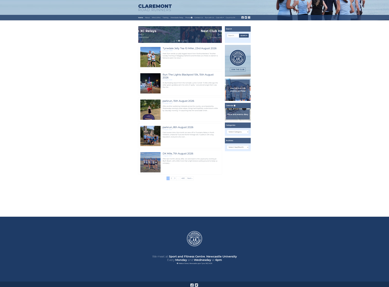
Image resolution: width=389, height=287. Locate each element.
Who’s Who (156, 18)
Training (165, 18)
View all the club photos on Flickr (238, 89)
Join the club (237, 70)
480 (183, 178)
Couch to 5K (230, 18)
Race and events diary (237, 114)
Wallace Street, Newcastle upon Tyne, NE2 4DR (195, 263)
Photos (188, 18)
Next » (189, 178)
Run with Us (209, 18)
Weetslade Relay (176, 18)
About (147, 18)
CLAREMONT (155, 7)
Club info (219, 18)
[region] (180, 34)
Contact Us (198, 18)
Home (140, 18)
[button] (141, 34)
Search (243, 36)
